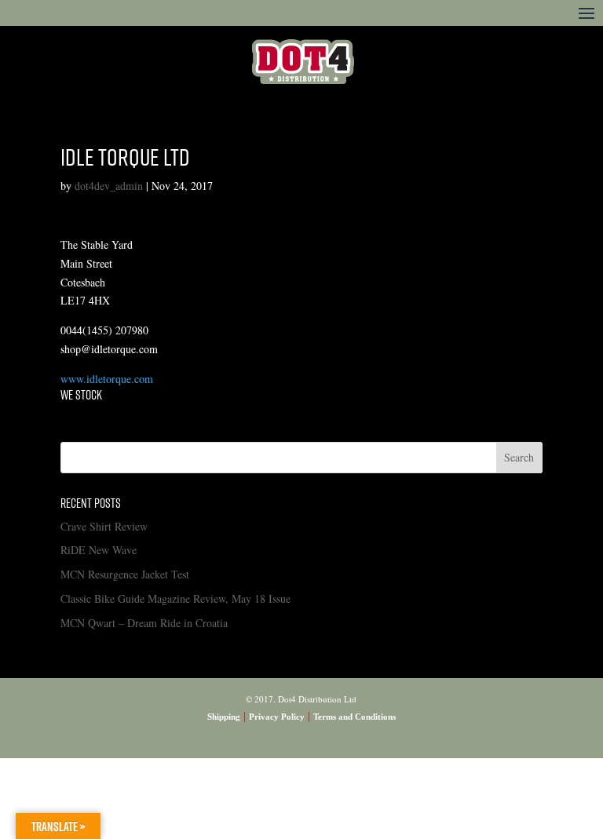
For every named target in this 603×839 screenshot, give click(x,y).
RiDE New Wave (98, 549)
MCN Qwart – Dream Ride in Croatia (144, 622)
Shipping (223, 716)
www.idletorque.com (106, 378)
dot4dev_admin (109, 185)
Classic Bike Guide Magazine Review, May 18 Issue (175, 598)
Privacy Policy (277, 716)
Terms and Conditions (354, 716)
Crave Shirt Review (104, 526)
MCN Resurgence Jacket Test (124, 574)
